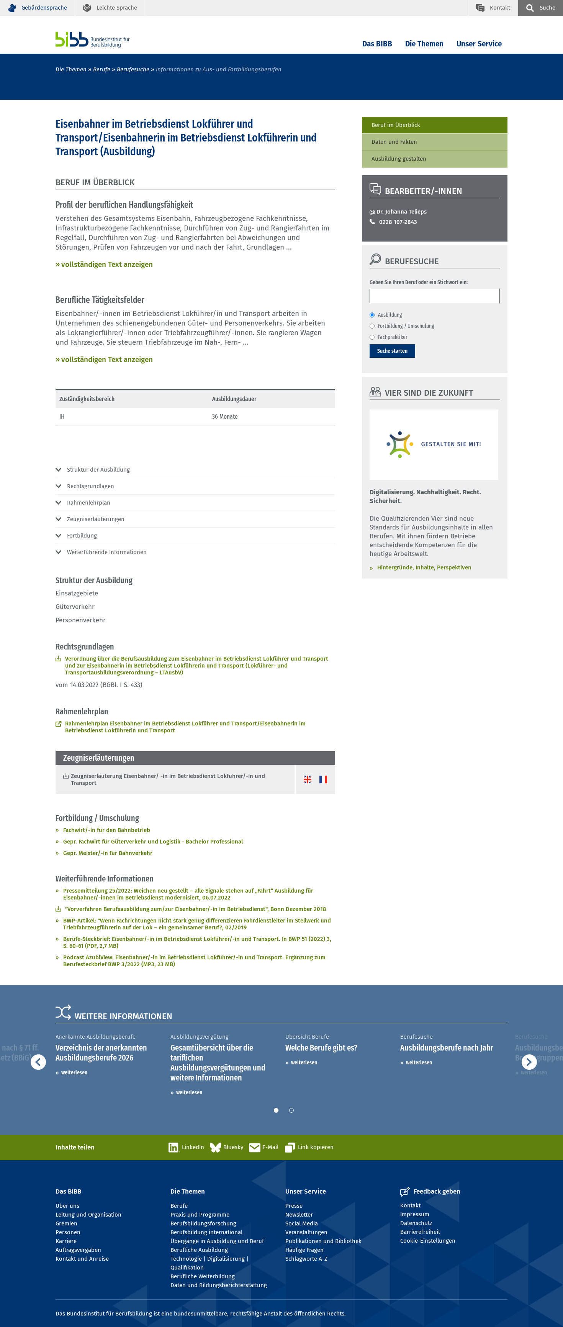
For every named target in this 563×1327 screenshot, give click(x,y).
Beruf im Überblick (396, 125)
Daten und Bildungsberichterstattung (218, 1285)
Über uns (67, 1205)
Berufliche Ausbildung (199, 1249)
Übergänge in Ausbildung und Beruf (217, 1241)
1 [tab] (276, 1110)
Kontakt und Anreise (82, 1258)
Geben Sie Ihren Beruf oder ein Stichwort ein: (419, 282)
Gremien (66, 1223)
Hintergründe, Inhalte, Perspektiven (424, 567)
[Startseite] (104, 39)
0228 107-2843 (398, 222)
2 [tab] (291, 1110)
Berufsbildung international (206, 1232)
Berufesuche (133, 69)
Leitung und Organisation (88, 1214)
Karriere (66, 1241)
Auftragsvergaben (78, 1249)
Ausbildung (390, 314)
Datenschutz (416, 1223)
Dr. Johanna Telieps (401, 211)
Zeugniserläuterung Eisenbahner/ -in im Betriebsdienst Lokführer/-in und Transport (168, 779)
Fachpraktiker (393, 337)
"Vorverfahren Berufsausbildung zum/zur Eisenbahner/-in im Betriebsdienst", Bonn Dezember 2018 (195, 909)
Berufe (101, 69)
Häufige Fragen (304, 1249)
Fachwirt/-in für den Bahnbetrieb (106, 830)
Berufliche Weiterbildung (202, 1276)
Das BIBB (377, 43)
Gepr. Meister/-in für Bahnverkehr (107, 853)
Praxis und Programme (199, 1214)
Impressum (414, 1214)
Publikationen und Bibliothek (323, 1241)
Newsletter (299, 1214)
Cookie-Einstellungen (427, 1240)
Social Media (301, 1223)
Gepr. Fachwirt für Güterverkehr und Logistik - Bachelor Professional (153, 841)
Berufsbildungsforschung (203, 1223)
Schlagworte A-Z (306, 1258)
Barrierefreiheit (420, 1231)
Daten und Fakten (394, 141)
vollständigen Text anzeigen (107, 264)
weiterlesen (74, 1072)
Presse (294, 1205)
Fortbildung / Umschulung (406, 325)
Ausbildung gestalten (399, 158)
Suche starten (392, 350)
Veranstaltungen (306, 1232)
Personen (68, 1232)
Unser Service (479, 43)
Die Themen (424, 43)
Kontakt (410, 1205)
